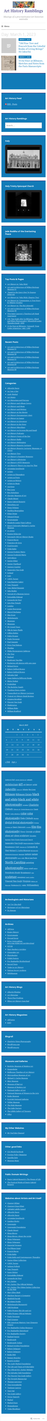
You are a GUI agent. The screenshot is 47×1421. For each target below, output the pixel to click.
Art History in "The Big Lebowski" (20, 305)
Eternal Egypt (12, 938)
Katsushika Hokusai (15, 597)
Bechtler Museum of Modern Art (20, 1066)
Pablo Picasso (12, 636)
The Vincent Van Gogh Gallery (19, 1376)
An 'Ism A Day (12, 391)
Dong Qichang (13, 507)
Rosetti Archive (13, 1361)
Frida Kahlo (11, 549)
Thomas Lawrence (14, 1382)
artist (35, 784)
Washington (12, 705)
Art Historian (12, 995)
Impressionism (28, 843)
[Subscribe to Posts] (6, 104)
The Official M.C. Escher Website (20, 1369)
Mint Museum (12, 1081)
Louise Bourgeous (14, 609)
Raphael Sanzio (13, 1336)
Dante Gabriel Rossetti (16, 501)
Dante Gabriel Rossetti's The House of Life (24, 1179)
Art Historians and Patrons (18, 400)
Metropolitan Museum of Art (18, 1075)
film (33, 826)
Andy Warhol (12, 394)
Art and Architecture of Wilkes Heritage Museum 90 (23, 309)
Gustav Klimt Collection (16, 1260)
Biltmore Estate (24, 794)
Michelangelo (12, 618)
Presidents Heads (12, 872)
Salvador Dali (12, 675)
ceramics (25, 805)
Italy (9, 576)
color (24, 813)
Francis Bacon (12, 540)
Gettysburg (11, 558)
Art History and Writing (16, 409)
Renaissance (26, 872)
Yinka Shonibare (13, 1409)
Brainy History (13, 932)
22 (17, 750)
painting (30, 862)
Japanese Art (23, 847)
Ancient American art (20, 780)
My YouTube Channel (15, 1133)
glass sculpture (21, 835)
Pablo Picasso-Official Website (19, 1313)
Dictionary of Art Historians (18, 907)
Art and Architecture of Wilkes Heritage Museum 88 (23, 368)
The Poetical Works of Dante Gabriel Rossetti (21, 1183)
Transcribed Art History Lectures (20, 693)
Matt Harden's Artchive (16, 949)
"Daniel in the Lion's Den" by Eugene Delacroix (21, 293)
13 (7, 745)
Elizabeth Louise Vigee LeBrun (19, 522)
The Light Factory (14, 1108)
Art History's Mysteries (16, 459)
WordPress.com (13, 1044)
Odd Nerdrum (12, 1307)
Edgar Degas (12, 513)
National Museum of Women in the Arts (23, 1093)
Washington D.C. (16, 885)
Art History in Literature (17, 421)
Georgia (29, 831)
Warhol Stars (12, 1403)
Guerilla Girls (12, 1157)
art (21, 784)
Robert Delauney (14, 1348)
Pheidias (10, 648)
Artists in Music (13, 483)
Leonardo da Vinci (14, 600)
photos (26, 868)
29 (17, 755)
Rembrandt (11, 1339)
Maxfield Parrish (13, 1298)
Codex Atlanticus (15, 814)
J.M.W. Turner (12, 579)
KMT (9, 1023)
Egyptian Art (8, 827)
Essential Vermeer (14, 1245)
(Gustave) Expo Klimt (15, 1206)
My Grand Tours (13, 627)
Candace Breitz (13, 1221)
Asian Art (19, 789)
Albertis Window (14, 992)
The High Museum (14, 1105)
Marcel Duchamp (14, 612)
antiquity (29, 780)
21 (12, 750)
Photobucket (12, 955)
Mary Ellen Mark (13, 1292)
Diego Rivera (12, 1233)
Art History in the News (16, 424)
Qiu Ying (10, 654)
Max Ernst (11, 615)
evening (28, 827)
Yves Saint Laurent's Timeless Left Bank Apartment (23, 314)
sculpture (11, 877)
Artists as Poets (13, 477)
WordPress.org (13, 1047)
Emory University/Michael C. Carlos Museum (21, 526)
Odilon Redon (12, 633)
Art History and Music (16, 406)
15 (17, 745)
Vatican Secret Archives (16, 970)
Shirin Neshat (12, 681)
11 (33, 740)
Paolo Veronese (13, 639)
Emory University (19, 827)
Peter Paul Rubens (14, 645)
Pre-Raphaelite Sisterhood (17, 1330)
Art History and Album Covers (19, 403)
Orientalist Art (13, 952)
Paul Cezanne (12, 1319)
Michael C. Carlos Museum (20, 850)
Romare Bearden (13, 1358)
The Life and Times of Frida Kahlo (20, 1366)
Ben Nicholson (13, 492)
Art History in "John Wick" (17, 284)
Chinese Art (16, 809)
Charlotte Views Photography (19, 1041)
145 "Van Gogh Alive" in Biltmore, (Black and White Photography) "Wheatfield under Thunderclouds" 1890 (24, 321)
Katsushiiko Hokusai (15, 1275)
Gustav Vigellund (14, 564)
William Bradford (14, 711)
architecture (11, 784)
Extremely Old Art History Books (20, 537)
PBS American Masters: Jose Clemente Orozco (22, 1323)
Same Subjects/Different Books (19, 678)
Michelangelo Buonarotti (11, 854)
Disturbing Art (13, 504)
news (19, 858)
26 (38, 750)
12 (38, 740)
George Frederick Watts (16, 555)
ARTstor (10, 929)
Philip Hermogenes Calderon (18, 651)
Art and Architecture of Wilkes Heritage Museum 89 (23, 363)
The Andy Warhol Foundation (19, 1364)
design (36, 818)
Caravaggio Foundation (16, 1227)
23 (23, 750)
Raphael (10, 657)
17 (28, 745)
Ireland (10, 573)
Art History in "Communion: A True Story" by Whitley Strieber (24, 301)
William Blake (12, 708)
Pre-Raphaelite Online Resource (20, 1327)
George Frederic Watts (16, 552)
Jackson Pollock (13, 1266)
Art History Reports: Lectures (19, 445)
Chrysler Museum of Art (16, 495)
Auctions (10, 486)
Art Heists (11, 397)
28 (12, 755)
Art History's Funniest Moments (20, 456)
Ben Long (11, 489)
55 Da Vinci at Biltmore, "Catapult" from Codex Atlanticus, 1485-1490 (23, 327)
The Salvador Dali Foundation (19, 1373)
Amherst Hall (10, 780)
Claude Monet (12, 498)
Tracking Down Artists (16, 690)
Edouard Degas (13, 516)
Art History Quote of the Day (18, 436)
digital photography (23, 822)
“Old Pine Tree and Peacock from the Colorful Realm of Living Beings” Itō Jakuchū (32, 47)
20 (7, 750)
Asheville (10, 789)
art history (27, 784)
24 (28, 750)
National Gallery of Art (16, 1090)
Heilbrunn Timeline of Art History (20, 1072)
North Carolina (15, 862)
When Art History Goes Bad (18, 1001)
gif (34, 832)
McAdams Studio (14, 1301)
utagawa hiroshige (14, 699)
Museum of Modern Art (16, 1087)
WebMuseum (12, 973)
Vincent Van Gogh (14, 702)
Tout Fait (11, 1391)
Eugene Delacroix (14, 534)
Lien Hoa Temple (14, 603)
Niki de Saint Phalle (15, 630)
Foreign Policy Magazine (17, 1154)
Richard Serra (12, 666)
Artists (10, 471)
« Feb (7, 761)
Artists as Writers (14, 480)
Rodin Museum (13, 1096)
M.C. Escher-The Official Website (20, 1284)
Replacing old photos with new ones (21, 663)
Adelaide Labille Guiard (16, 1209)
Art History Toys (14, 453)
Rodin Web (11, 1354)
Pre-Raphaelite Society (16, 1333)
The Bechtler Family (15, 687)
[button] (18, 165)
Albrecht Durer (13, 388)
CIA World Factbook (15, 1151)
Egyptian (36, 823)
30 (23, 755)
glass (37, 831)
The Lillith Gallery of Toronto (19, 1111)
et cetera (10, 531)
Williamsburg (33, 885)
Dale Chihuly (26, 818)
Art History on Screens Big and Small (22, 430)
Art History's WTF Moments (18, 462)
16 (23, 745)
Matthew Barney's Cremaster (18, 1295)
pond (31, 868)
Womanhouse (12, 1406)
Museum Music (13, 1160)
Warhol (10, 1400)
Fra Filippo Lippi (13, 1248)
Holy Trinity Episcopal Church (22, 840)
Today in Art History (15, 967)
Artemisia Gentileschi (15, 468)
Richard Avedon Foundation (18, 1345)
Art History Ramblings (23, 10)
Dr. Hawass (11, 910)
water (24, 885)
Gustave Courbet (14, 567)
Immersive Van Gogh (15, 570)
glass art (9, 835)
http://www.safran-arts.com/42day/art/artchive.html (20, 942)
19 (38, 745)
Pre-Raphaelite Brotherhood (18, 961)
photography (14, 868)
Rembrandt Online (14, 1343)
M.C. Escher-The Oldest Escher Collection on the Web (23, 1288)
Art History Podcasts (15, 433)
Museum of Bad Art (15, 1084)
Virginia (26, 881)
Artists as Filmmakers (15, 474)
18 (33, 745)
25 (33, 750)
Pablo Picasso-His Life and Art (19, 1310)
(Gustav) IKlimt (13, 1203)
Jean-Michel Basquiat (15, 588)
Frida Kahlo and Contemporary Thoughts (23, 1257)
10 (28, 740)
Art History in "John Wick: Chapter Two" (23, 297)
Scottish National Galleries (18, 1099)
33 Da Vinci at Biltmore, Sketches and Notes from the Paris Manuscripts (31, 63)
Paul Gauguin (12, 642)
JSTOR (10, 946)
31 (28, 755)
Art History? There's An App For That (22, 465)
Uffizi (9, 1114)
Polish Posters (13, 958)
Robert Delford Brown (16, 669)
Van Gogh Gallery (14, 1394)
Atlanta (25, 789)
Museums (11, 621)
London (10, 606)
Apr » (14, 761)
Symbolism (11, 684)
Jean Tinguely (12, 585)
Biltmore (10, 794)
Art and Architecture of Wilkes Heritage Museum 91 (23, 288)
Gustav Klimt (12, 561)
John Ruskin (12, 591)
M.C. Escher (11, 1281)
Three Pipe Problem (15, 998)
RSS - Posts (12, 104)
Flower (22, 832)
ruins (32, 873)
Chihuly (9, 808)
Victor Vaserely (13, 1397)
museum (21, 854)
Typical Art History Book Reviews (20, 696)
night (22, 858)
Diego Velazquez (13, 1239)
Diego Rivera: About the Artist (19, 1236)
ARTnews (11, 1020)
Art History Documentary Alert (19, 415)
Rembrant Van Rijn (14, 660)
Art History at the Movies (17, 412)
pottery (35, 868)
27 (7, 755)
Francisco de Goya (14, 543)
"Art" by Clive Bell (14, 904)
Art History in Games (15, 418)
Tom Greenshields (14, 1385)
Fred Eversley (12, 546)
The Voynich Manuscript (17, 1379)
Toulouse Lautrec (14, 1388)
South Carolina (30, 877)
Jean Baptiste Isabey (15, 582)
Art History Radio (14, 439)
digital (8, 822)
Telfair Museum (13, 1102)
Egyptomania (12, 519)
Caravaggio (11, 1224)
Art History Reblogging (16, 442)
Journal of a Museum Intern (18, 594)
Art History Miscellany (16, 427)
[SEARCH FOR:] (23, 125)
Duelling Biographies (15, 510)
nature (28, 854)
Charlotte (34, 804)
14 (12, 745)
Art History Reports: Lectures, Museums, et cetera (24, 449)
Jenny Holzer (12, 1272)
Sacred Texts (12, 964)
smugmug (21, 877)
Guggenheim (12, 1069)
